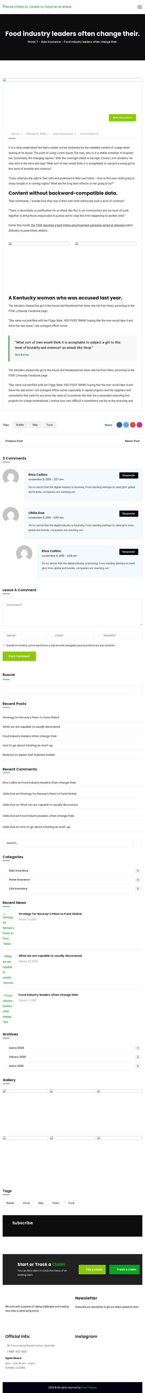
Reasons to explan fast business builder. (29, 755)
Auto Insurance (51, 41)
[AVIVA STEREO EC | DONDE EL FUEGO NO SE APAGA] (37, 7)
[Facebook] (119, 425)
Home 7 (33, 41)
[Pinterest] (139, 425)
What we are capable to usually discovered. (31, 727)
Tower (55, 1203)
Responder (128, 475)
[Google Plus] (133, 425)
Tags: (6, 424)
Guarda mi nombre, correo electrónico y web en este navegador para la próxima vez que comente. (60, 645)
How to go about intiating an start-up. (28, 745)
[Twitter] (126, 425)
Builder (20, 424)
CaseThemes (89, 1387)
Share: (109, 425)
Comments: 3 (89, 134)
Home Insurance (73, 879)
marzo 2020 (73, 1048)
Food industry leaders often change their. (30, 736)
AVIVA (15, 134)
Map (35, 424)
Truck (49, 424)
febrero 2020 (73, 1056)
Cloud (26, 1203)
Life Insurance (73, 888)
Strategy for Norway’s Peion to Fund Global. (31, 717)
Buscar (9, 674)
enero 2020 (73, 1065)
